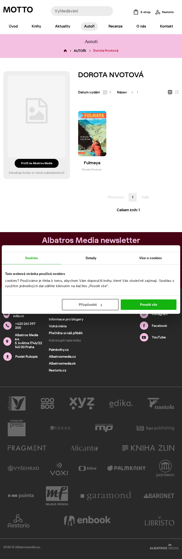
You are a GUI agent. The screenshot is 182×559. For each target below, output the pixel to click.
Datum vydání (89, 92)
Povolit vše (148, 304)
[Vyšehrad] (23, 468)
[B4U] (155, 428)
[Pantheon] (165, 468)
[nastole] (161, 403)
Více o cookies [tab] (150, 258)
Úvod (13, 26)
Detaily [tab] (91, 258)
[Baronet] (159, 496)
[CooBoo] (47, 403)
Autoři (89, 26)
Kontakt (166, 26)
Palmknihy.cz (59, 350)
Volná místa (58, 326)
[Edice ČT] (87, 468)
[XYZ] (82, 403)
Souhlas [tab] (31, 258)
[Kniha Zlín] (148, 448)
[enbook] (87, 521)
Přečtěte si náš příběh (66, 333)
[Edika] (121, 403)
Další (145, 197)
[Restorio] (18, 521)
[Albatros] (16, 403)
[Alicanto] (84, 448)
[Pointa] (20, 496)
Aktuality (62, 26)
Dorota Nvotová (91, 169)
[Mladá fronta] (57, 496)
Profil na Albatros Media (36, 163)
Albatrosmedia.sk (62, 363)
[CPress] (60, 428)
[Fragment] (26, 448)
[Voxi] (59, 468)
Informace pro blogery (66, 319)
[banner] (18, 11)
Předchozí (115, 197)
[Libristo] (159, 521)
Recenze (116, 26)
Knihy (36, 26)
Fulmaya (92, 163)
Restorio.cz (57, 370)
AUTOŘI (80, 51)
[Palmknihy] (126, 468)
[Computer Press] (16, 428)
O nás (141, 26)
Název (122, 92)
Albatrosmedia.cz (62, 357)
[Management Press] (104, 428)
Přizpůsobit (88, 304)
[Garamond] (106, 496)
